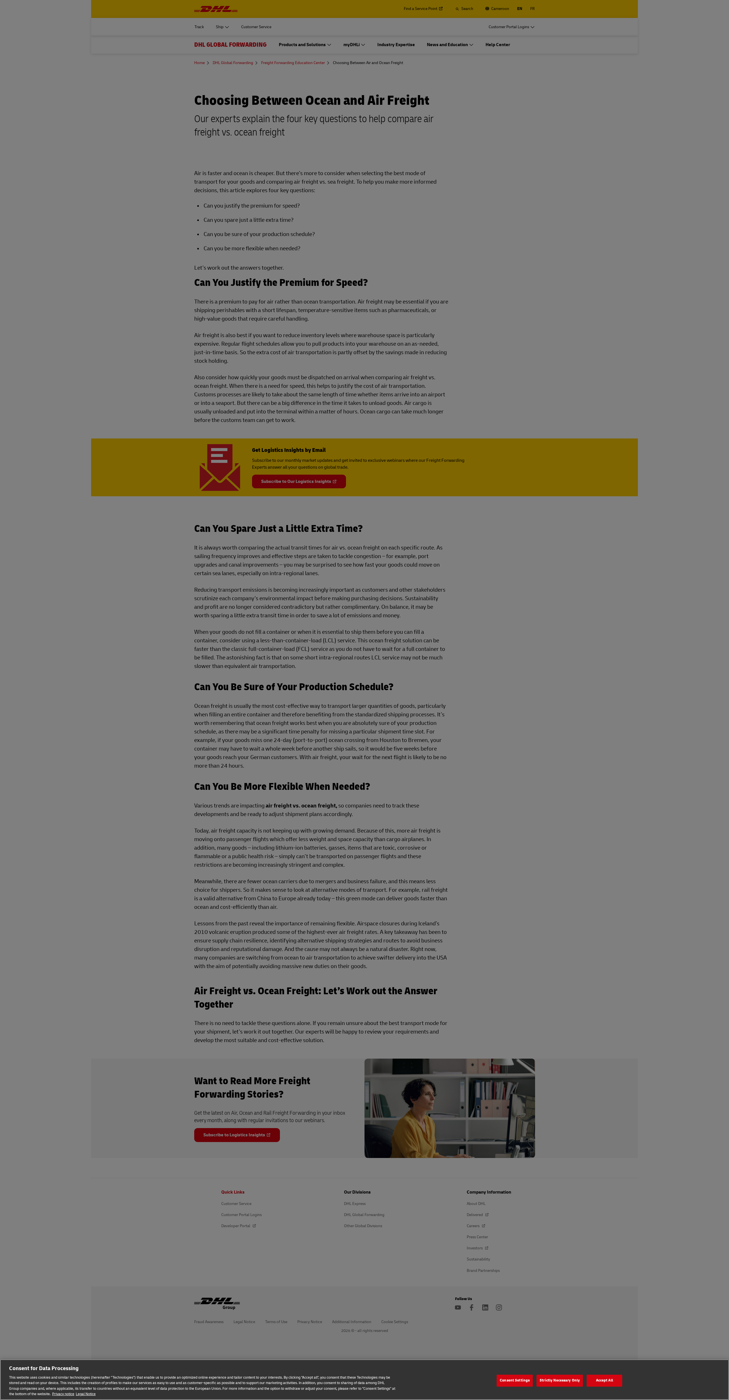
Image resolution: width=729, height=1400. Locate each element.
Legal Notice (86, 1394)
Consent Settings (515, 1380)
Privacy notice (63, 1394)
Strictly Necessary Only (560, 1380)
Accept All (604, 1380)
